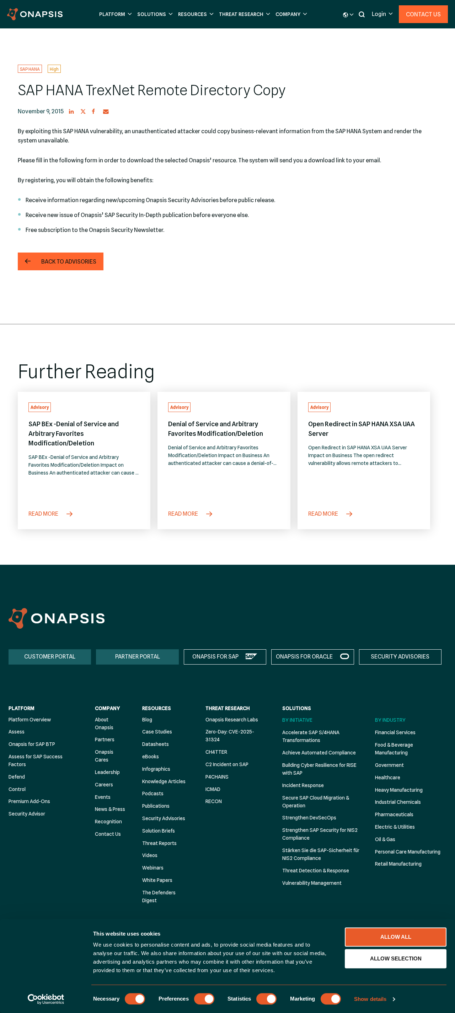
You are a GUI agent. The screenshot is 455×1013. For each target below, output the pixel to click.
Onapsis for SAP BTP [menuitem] (32, 744)
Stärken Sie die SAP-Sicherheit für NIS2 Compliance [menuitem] (320, 854)
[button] (115, 14)
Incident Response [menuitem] (303, 785)
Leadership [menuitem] (107, 772)
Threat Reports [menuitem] (159, 843)
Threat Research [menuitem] (227, 708)
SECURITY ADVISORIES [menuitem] (400, 656)
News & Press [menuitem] (110, 809)
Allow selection (396, 958)
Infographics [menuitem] (156, 769)
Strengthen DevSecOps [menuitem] (309, 817)
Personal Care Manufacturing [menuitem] (407, 852)
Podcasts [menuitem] (153, 793)
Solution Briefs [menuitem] (158, 831)
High (54, 68)
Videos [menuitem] (149, 855)
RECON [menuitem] (213, 801)
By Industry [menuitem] (390, 720)
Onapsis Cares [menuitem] (104, 756)
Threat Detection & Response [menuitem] (315, 870)
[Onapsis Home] (57, 618)
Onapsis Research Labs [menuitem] (231, 719)
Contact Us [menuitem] (108, 834)
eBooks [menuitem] (150, 756)
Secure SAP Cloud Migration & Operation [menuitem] (315, 801)
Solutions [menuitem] (296, 708)
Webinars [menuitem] (153, 868)
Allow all (395, 937)
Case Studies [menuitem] (157, 732)
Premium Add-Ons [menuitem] (29, 801)
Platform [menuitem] (21, 708)
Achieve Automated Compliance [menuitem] (319, 752)
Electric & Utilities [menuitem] (395, 827)
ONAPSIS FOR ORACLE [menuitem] (304, 656)
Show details (370, 999)
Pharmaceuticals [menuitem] (394, 814)
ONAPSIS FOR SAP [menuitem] (215, 656)
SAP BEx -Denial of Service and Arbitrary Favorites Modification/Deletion (73, 433)
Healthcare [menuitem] (387, 777)
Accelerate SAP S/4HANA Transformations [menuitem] (310, 736)
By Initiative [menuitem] (297, 720)
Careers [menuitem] (104, 784)
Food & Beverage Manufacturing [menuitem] (394, 748)
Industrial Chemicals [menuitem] (398, 802)
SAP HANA (30, 68)
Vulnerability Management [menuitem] (312, 883)
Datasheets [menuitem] (155, 744)
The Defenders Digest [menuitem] (159, 896)
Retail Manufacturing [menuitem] (398, 864)
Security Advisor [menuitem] (27, 814)
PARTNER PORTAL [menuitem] (137, 656)
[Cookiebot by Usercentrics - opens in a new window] (46, 999)
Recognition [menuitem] (108, 821)
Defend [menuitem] (17, 777)
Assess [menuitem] (17, 732)
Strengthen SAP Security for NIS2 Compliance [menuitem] (320, 834)
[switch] (204, 998)
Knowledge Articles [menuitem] (164, 781)
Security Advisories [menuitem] (163, 818)
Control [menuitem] (17, 789)
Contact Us (423, 14)
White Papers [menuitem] (157, 880)
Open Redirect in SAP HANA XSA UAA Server (361, 428)
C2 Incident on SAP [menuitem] (226, 764)
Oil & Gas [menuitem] (385, 839)
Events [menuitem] (103, 797)
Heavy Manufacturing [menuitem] (399, 790)
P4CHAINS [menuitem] (217, 777)
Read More (43, 513)
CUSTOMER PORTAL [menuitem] (49, 656)
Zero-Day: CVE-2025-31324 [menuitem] (229, 735)
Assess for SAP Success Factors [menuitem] (36, 760)
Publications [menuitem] (156, 806)
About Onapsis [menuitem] (104, 723)
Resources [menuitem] (156, 708)
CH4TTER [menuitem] (216, 752)
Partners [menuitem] (104, 739)
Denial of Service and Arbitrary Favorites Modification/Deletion (215, 428)
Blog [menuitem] (147, 719)
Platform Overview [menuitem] (30, 719)
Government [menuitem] (389, 765)
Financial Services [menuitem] (395, 732)
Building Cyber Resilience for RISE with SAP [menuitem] (319, 769)
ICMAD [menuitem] (212, 789)
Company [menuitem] (107, 708)
